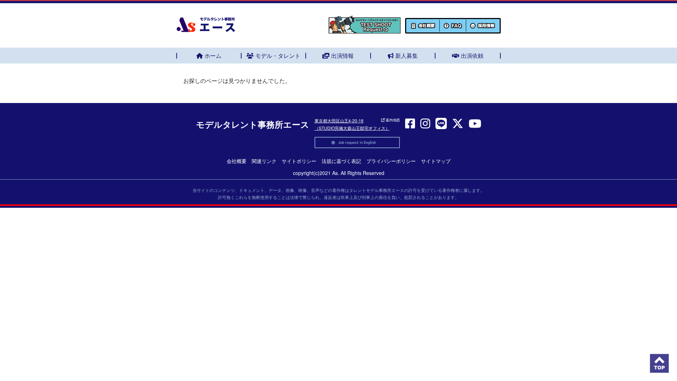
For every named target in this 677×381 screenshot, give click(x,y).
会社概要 (236, 160)
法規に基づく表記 (341, 160)
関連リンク (264, 160)
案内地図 (392, 119)
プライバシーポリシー (391, 160)
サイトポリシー (299, 160)
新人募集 (406, 56)
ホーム (213, 56)
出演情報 (342, 56)
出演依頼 (472, 56)
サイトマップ (436, 160)
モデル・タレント (277, 56)
